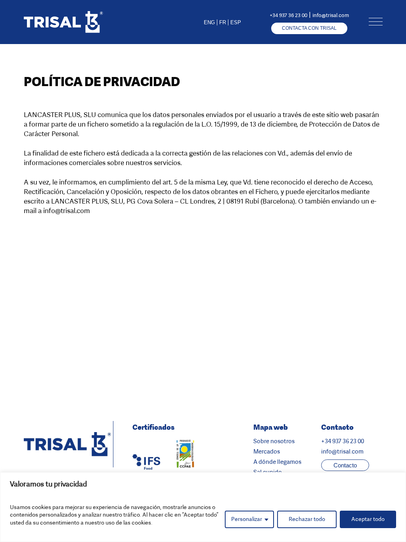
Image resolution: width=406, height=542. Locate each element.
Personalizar (246, 519)
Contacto (345, 465)
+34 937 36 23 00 (288, 15)
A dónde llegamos (277, 461)
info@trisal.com (330, 15)
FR (222, 22)
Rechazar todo (307, 519)
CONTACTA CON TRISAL (309, 28)
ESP (235, 22)
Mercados (266, 451)
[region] (203, 507)
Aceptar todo (368, 519)
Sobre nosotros (274, 441)
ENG (209, 22)
